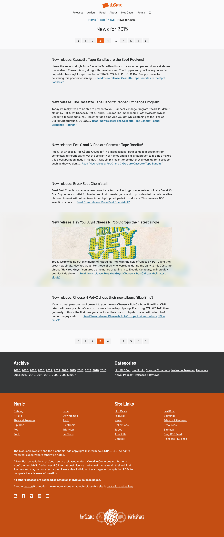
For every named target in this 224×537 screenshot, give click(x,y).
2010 (47, 374)
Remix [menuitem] (141, 12)
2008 (63, 374)
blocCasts (121, 411)
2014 (17, 374)
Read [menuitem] (102, 12)
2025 (25, 370)
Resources (170, 425)
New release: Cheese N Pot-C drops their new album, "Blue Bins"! (102, 297)
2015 (103, 370)
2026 (17, 370)
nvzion (28, 486)
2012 (32, 374)
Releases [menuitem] (77, 12)
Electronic (69, 425)
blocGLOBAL (122, 370)
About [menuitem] (113, 12)
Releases (140, 374)
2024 (33, 370)
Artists (18, 415)
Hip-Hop (19, 425)
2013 (24, 374)
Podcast (128, 374)
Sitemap (169, 429)
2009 (55, 374)
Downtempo (70, 415)
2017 (88, 370)
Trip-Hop (68, 429)
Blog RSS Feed (173, 434)
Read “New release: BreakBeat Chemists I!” (103, 202)
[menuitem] (150, 12)
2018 (80, 370)
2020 (64, 370)
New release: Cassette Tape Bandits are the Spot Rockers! (98, 59)
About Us (120, 434)
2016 (95, 370)
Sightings (169, 415)
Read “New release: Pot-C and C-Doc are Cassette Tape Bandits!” (122, 163)
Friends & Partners (175, 420)
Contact (120, 438)
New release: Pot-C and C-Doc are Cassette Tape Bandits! (97, 144)
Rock (17, 434)
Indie (66, 411)
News (118, 374)
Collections (122, 425)
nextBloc (169, 411)
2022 (49, 370)
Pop (16, 429)
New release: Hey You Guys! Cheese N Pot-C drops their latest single (105, 222)
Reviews (154, 374)
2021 (57, 370)
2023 (41, 370)
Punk (66, 420)
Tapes (118, 429)
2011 (40, 374)
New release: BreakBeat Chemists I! (80, 183)
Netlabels (202, 370)
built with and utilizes (120, 486)
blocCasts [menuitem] (127, 12)
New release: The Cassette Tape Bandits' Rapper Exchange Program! (106, 102)
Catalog (18, 411)
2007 (72, 374)
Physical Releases (24, 420)
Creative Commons (158, 370)
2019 (73, 370)
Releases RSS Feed (175, 438)
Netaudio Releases (183, 370)
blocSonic (138, 370)
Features (120, 415)
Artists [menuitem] (91, 12)
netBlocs (68, 434)
